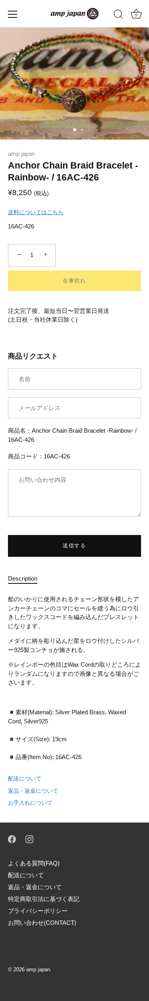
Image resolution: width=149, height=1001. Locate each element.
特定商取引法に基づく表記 (43, 899)
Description (22, 578)
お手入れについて (30, 803)
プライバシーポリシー (38, 910)
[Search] (118, 15)
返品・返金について (33, 791)
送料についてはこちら (36, 212)
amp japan (21, 153)
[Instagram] (29, 838)
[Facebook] (12, 838)
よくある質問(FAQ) (34, 863)
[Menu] (12, 14)
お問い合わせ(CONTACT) (42, 922)
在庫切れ (74, 281)
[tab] (26, 578)
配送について (24, 778)
